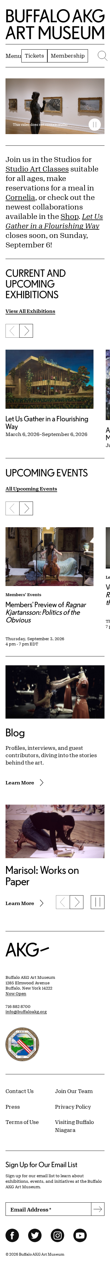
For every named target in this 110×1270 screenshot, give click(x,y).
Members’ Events (23, 594)
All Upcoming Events (31, 488)
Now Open (16, 993)
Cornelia (20, 197)
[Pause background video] (94, 124)
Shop (70, 216)
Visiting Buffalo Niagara (74, 1126)
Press (13, 1106)
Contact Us (20, 1091)
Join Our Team (74, 1091)
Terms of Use (22, 1122)
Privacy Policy (73, 1106)
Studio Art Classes (37, 169)
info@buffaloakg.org (26, 1011)
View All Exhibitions (30, 311)
